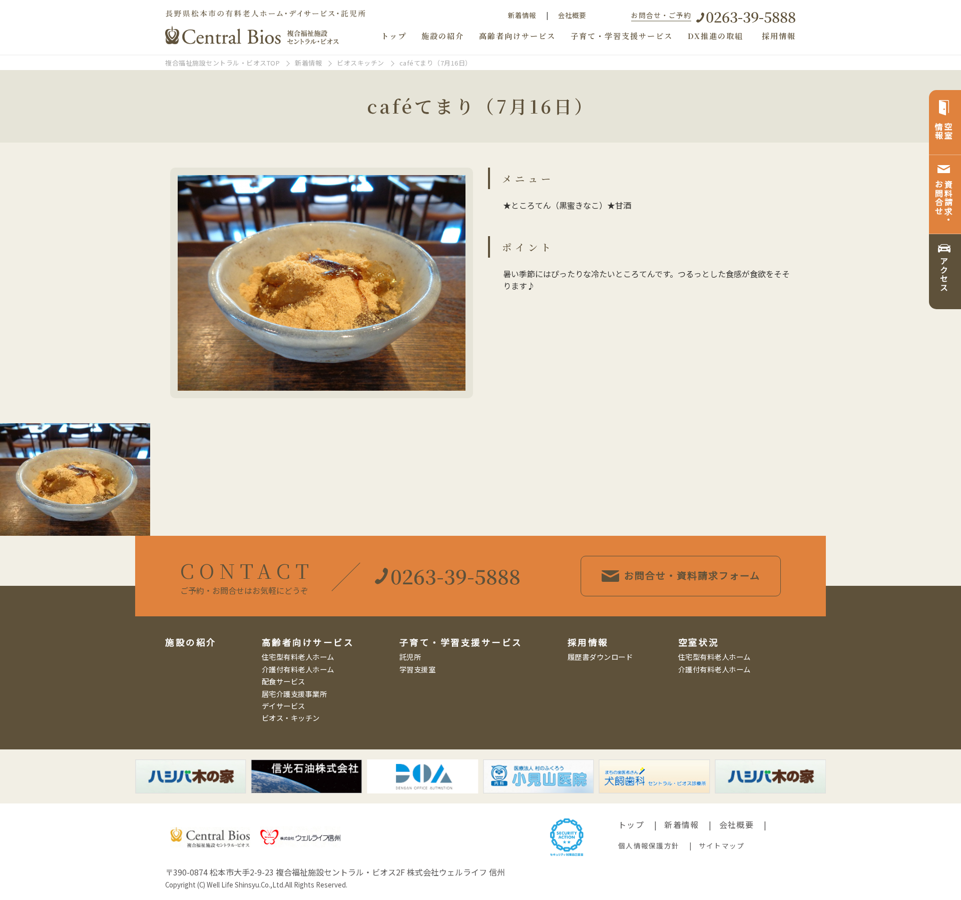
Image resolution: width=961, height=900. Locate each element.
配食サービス (283, 681)
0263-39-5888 (751, 16)
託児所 (410, 656)
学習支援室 (417, 669)
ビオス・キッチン (291, 717)
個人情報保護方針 (648, 845)
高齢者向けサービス (517, 36)
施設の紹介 (442, 36)
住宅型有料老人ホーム (298, 656)
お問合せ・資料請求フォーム (692, 575)
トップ (393, 36)
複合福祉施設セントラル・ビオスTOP (222, 63)
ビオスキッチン (360, 63)
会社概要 (572, 15)
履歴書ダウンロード (600, 656)
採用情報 (779, 36)
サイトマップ (722, 845)
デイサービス (283, 705)
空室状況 (698, 642)
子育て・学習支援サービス (622, 36)
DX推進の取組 (715, 36)
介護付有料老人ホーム (298, 669)
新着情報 (522, 15)
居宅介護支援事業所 (294, 693)
